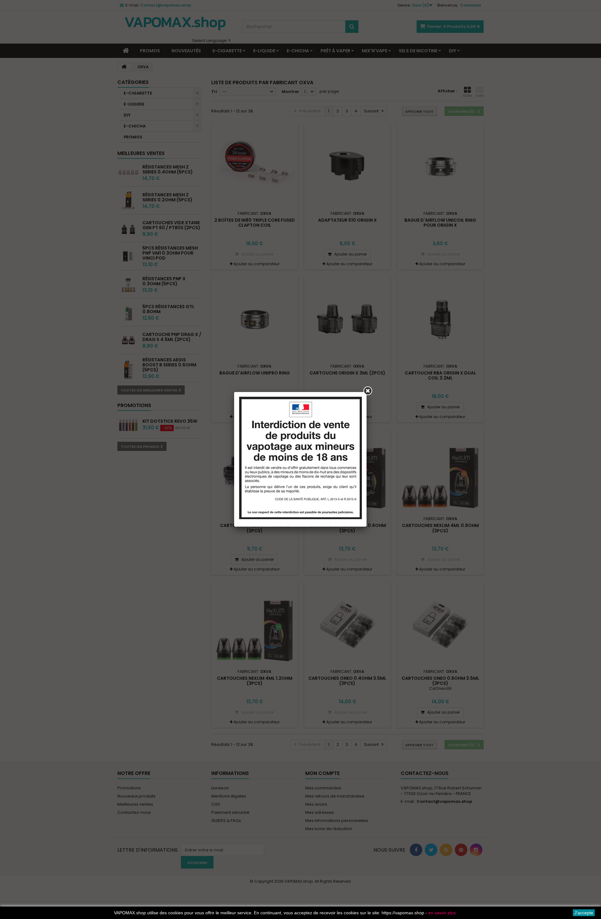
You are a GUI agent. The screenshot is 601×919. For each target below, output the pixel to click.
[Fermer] (367, 390)
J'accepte (583, 912)
